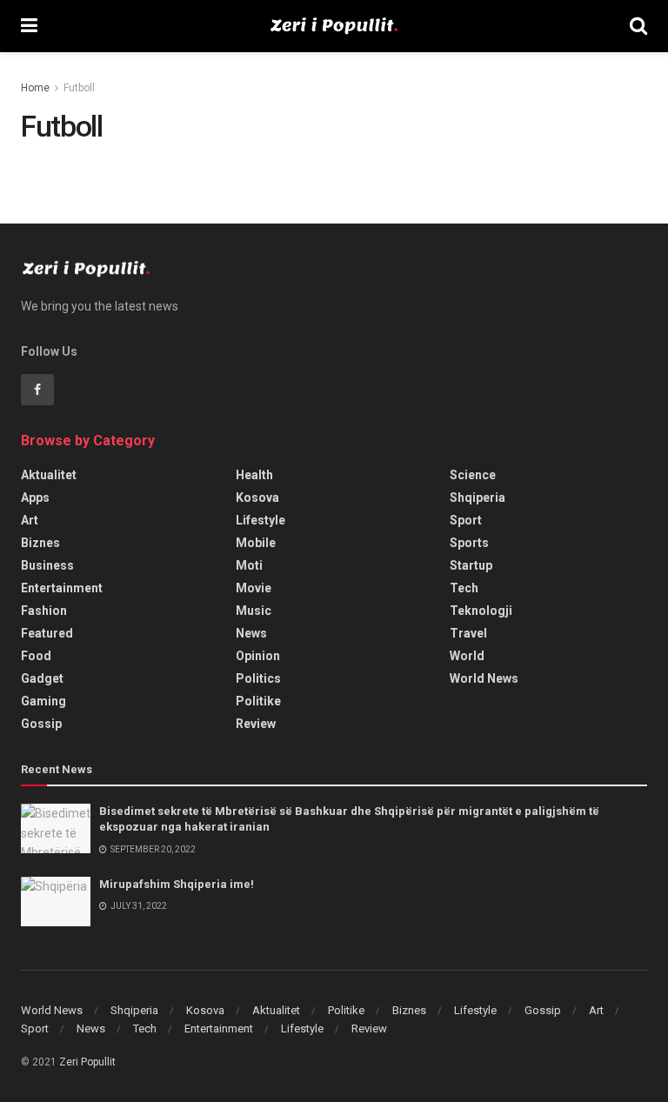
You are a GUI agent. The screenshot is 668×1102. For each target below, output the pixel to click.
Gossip (41, 724)
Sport (466, 520)
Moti (249, 565)
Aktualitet (49, 475)
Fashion (44, 611)
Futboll (79, 88)
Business (47, 565)
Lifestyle (260, 520)
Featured (47, 633)
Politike (258, 701)
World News (484, 678)
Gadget (42, 678)
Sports (469, 543)
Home (35, 88)
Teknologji (481, 611)
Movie (253, 588)
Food (36, 656)
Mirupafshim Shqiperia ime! (176, 884)
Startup (471, 565)
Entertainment (62, 588)
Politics (258, 678)
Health (254, 475)
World (467, 656)
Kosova (257, 497)
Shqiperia (477, 497)
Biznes (40, 543)
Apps (35, 497)
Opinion (258, 656)
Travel (468, 633)
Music (253, 611)
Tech (464, 588)
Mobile (256, 543)
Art (29, 520)
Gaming (43, 701)
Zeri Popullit (87, 1062)
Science (473, 475)
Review (256, 724)
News (251, 633)
